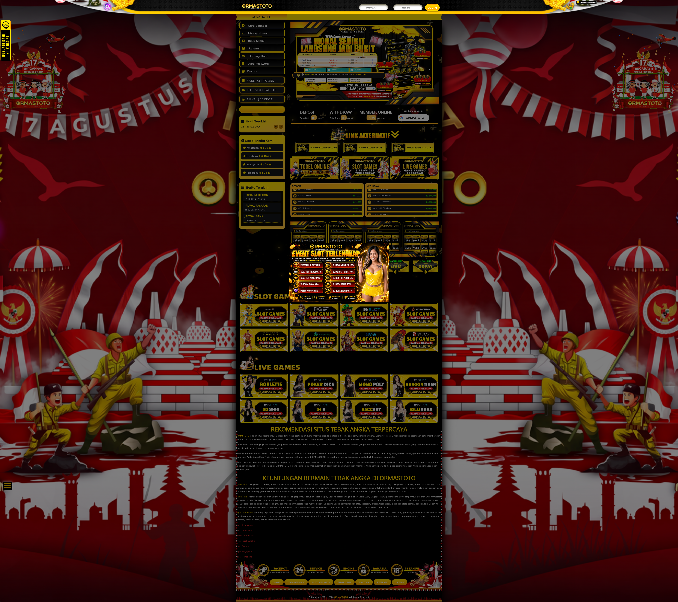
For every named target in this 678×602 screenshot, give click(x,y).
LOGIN (432, 7)
